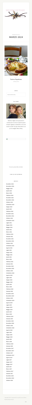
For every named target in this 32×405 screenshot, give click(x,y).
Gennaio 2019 (9, 318)
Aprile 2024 (9, 191)
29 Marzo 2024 (16, 81)
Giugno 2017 (9, 362)
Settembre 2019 (10, 300)
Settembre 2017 (10, 355)
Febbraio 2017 (9, 371)
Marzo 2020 (9, 286)
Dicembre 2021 (10, 238)
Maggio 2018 (9, 337)
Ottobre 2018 (9, 325)
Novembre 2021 (10, 241)
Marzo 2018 (9, 341)
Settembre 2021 (10, 245)
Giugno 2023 (9, 207)
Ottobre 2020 (9, 270)
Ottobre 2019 (9, 298)
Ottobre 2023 (9, 202)
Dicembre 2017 (10, 348)
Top (26, 401)
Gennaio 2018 (9, 346)
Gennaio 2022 (9, 236)
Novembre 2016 (10, 378)
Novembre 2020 (10, 268)
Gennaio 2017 (9, 373)
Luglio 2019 (9, 305)
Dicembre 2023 (10, 197)
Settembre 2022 (10, 220)
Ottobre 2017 (9, 353)
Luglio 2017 (9, 360)
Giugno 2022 (9, 225)
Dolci (15, 77)
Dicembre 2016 (10, 376)
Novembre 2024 (10, 186)
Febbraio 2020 (9, 289)
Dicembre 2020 (10, 266)
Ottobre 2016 (9, 380)
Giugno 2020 (9, 280)
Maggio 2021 (9, 254)
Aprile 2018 (9, 339)
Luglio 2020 (9, 277)
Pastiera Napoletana (16, 79)
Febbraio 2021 (9, 261)
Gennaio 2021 (9, 264)
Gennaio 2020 (9, 291)
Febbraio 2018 (9, 344)
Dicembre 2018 (10, 321)
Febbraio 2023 (9, 211)
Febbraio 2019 (9, 316)
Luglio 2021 (9, 250)
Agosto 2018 (9, 330)
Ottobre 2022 (9, 218)
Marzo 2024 (9, 193)
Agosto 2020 (9, 275)
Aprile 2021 (9, 257)
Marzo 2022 (9, 232)
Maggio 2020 (9, 282)
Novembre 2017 (10, 350)
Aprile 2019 (9, 312)
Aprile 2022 (9, 229)
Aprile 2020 (9, 284)
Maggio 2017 (9, 364)
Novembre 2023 (10, 200)
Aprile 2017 (9, 366)
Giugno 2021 (9, 252)
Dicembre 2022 (10, 213)
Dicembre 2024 (10, 184)
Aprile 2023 (9, 209)
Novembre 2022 (10, 216)
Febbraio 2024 (9, 195)
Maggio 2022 (9, 227)
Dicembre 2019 (10, 293)
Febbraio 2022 (9, 234)
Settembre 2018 (10, 328)
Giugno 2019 (9, 307)
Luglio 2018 (9, 332)
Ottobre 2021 (9, 243)
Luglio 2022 (9, 223)
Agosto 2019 (9, 302)
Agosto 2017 (9, 357)
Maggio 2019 (9, 309)
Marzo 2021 (9, 259)
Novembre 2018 (10, 323)
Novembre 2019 (10, 296)
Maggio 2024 (9, 188)
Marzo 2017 (9, 369)
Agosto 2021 (9, 248)
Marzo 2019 (9, 314)
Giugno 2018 (9, 334)
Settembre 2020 (10, 273)
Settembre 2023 (10, 204)
